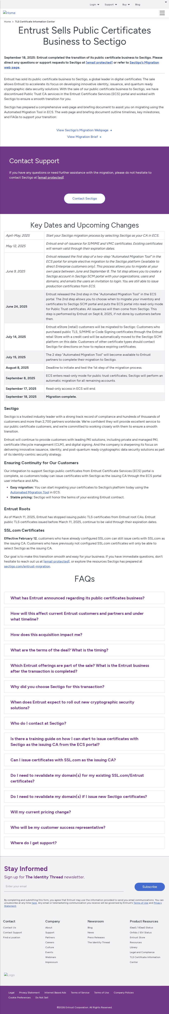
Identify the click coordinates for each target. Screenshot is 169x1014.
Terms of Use (141, 902)
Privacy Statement (29, 992)
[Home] (9, 12)
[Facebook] (135, 975)
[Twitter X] (126, 975)
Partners (50, 937)
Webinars (50, 957)
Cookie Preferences (19, 997)
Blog (137, 4)
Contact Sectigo (84, 198)
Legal (11, 992)
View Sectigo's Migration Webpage (82, 130)
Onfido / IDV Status (141, 932)
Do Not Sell (41, 997)
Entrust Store (137, 937)
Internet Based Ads (55, 992)
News (91, 932)
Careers (49, 942)
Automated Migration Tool (29, 492)
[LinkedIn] (152, 975)
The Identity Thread (99, 942)
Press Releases (96, 937)
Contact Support (12, 932)
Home (7, 21)
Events (49, 952)
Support (49, 932)
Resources (136, 942)
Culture (49, 947)
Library (133, 947)
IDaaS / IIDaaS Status (141, 927)
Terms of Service (80, 992)
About (48, 927)
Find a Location (11, 937)
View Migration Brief (82, 137)
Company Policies (124, 992)
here (34, 902)
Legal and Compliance (142, 952)
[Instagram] (143, 975)
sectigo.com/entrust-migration (27, 566)
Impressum (51, 962)
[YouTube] (161, 975)
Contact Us (9, 927)
